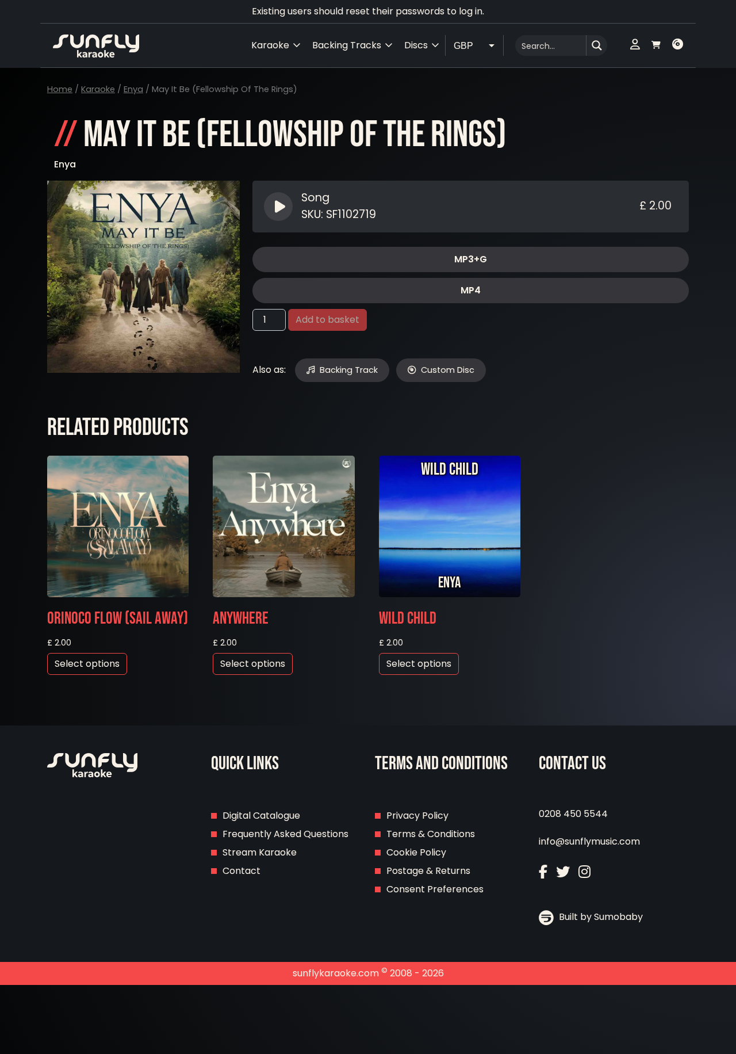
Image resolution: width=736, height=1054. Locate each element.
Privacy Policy (417, 815)
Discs (416, 45)
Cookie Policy (416, 852)
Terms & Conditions (430, 834)
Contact (241, 870)
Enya (133, 89)
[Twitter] (563, 871)
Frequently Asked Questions (285, 834)
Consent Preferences (435, 889)
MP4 (471, 290)
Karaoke (98, 89)
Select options (87, 663)
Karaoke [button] (270, 45)
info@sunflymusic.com (589, 841)
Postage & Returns (428, 870)
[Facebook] (543, 871)
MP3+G (470, 259)
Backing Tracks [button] (346, 45)
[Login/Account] (635, 45)
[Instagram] (584, 871)
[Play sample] (279, 206)
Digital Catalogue (261, 815)
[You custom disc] (677, 45)
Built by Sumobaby (600, 916)
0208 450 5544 (573, 813)
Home (59, 89)
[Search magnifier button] (596, 45)
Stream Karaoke (260, 852)
